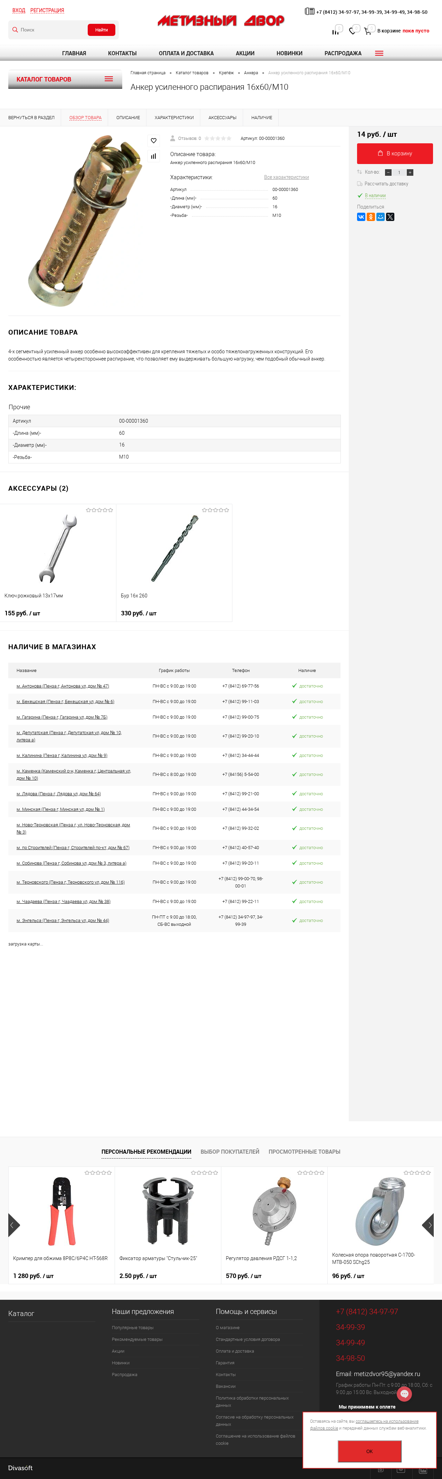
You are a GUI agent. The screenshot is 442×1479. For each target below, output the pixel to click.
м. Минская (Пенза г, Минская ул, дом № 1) (61, 809)
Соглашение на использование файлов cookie (255, 1439)
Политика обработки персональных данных (252, 1401)
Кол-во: (373, 171)
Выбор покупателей (230, 1151)
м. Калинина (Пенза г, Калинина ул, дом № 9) (62, 755)
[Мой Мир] (380, 217)
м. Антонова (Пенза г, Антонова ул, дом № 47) (63, 686)
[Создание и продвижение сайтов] (20, 1468)
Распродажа (343, 53)
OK (369, 1451)
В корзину (399, 153)
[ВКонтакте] (361, 217)
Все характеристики (286, 177)
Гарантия (225, 1362)
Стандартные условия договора (248, 1339)
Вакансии (226, 1386)
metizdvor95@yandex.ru (387, 1373)
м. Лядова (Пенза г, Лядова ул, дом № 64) (59, 793)
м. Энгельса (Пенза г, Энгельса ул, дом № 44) (63, 920)
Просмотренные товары (304, 1151)
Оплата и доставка (186, 53)
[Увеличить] (85, 221)
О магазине (228, 1327)
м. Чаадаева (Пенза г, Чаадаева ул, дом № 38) (63, 901)
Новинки (289, 53)
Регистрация (47, 10)
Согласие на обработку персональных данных (255, 1420)
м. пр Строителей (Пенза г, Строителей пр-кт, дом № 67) (73, 847)
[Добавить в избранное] (153, 141)
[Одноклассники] (371, 217)
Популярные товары (133, 1327)
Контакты (122, 53)
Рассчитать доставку (386, 183)
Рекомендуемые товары (137, 1339)
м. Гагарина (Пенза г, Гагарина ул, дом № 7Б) (62, 717)
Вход (18, 10)
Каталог (21, 1313)
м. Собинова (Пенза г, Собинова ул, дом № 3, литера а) (71, 863)
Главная (74, 53)
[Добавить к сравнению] (153, 156)
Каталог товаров (44, 79)
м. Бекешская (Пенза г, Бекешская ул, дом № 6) (65, 701)
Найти (101, 29)
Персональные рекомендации (146, 1151)
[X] (390, 217)
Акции (245, 53)
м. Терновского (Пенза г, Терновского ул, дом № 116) (71, 882)
